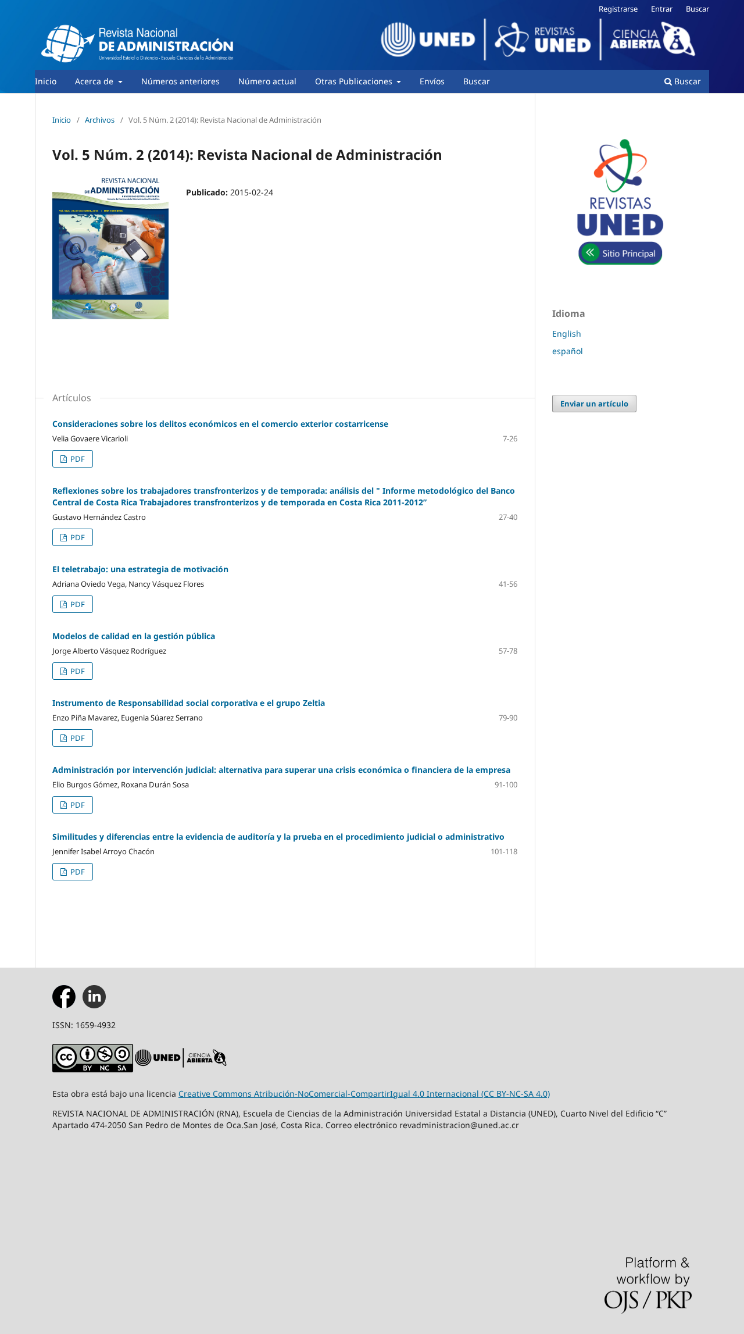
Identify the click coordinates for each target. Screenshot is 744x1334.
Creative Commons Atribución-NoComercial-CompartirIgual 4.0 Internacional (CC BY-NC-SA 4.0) (364, 1093)
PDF (77, 459)
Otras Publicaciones (355, 81)
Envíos (432, 81)
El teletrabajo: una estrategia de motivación (140, 569)
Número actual (267, 81)
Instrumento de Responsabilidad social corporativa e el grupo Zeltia (188, 702)
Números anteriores (180, 81)
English (566, 333)
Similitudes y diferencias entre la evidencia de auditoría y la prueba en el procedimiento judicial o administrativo (278, 836)
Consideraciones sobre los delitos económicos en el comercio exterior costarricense (220, 423)
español (567, 350)
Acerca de (95, 81)
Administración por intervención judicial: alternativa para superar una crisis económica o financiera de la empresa (281, 769)
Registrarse (618, 8)
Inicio (45, 81)
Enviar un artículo (594, 403)
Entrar (662, 8)
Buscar (476, 81)
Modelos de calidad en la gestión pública (133, 635)
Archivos (100, 120)
